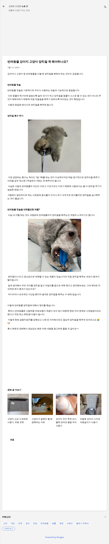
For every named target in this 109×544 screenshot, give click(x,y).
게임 (13, 523)
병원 (61, 523)
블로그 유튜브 (82, 523)
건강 (5, 523)
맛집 (35, 523)
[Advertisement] (54, 35)
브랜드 (70, 523)
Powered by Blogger (54, 537)
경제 (20, 523)
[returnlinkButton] (3, 6)
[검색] (105, 7)
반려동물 (45, 523)
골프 (28, 523)
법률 (54, 523)
